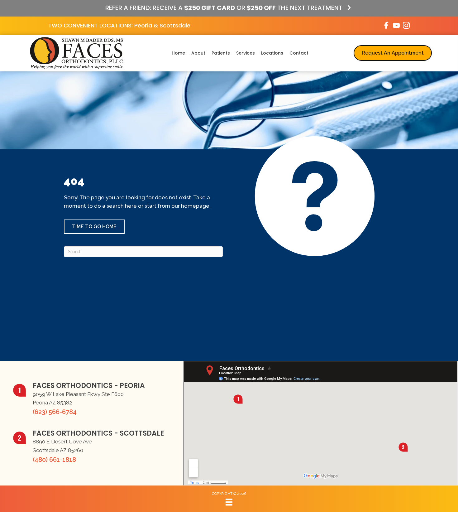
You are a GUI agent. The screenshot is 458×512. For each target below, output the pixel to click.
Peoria (143, 25)
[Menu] (229, 502)
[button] (94, 227)
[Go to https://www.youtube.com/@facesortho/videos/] (396, 26)
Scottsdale (175, 25)
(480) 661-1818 (54, 459)
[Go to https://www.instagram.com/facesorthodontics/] (406, 26)
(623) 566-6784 (55, 412)
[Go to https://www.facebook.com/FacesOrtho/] (386, 26)
